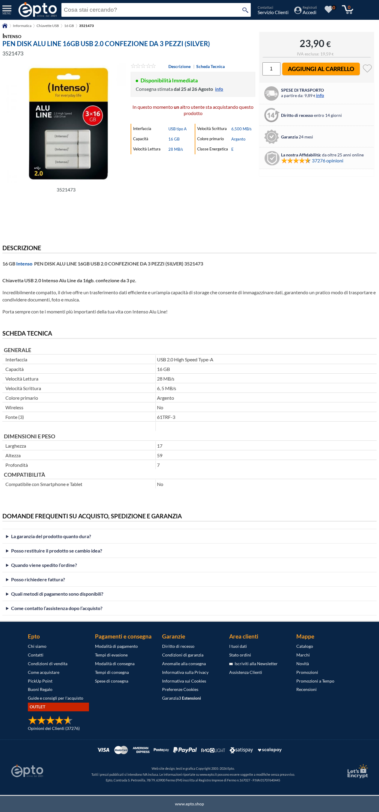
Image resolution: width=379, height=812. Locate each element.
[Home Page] (5, 27)
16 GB (69, 25)
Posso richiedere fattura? (38, 579)
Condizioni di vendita (47, 663)
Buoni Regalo (40, 689)
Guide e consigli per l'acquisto (55, 698)
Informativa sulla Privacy (185, 672)
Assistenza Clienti (245, 672)
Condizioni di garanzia (182, 654)
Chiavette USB (48, 25)
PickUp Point (40, 680)
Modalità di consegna (115, 663)
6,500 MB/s (241, 128)
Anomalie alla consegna (184, 663)
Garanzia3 (181, 698)
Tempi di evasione (111, 654)
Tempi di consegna (112, 672)
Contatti (35, 654)
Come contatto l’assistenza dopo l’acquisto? (56, 608)
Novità (302, 663)
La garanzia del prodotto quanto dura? (51, 536)
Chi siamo (37, 646)
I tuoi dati (238, 646)
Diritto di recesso (178, 646)
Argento (238, 139)
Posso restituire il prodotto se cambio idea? (56, 550)
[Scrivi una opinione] (143, 66)
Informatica (22, 25)
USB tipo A (177, 128)
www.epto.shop (189, 803)
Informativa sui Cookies (184, 680)
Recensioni (306, 689)
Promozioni (307, 672)
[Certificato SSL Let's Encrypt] (356, 771)
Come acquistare (43, 672)
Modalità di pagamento (116, 646)
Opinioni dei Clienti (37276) (54, 728)
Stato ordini (240, 654)
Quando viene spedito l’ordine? (44, 565)
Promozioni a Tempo (315, 680)
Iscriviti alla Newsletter (255, 663)
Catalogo (304, 646)
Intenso (24, 263)
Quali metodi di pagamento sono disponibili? (57, 594)
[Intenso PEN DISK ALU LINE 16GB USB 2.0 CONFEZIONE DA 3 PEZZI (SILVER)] (65, 123)
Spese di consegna (111, 680)
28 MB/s (175, 149)
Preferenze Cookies (180, 689)
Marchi (303, 654)
